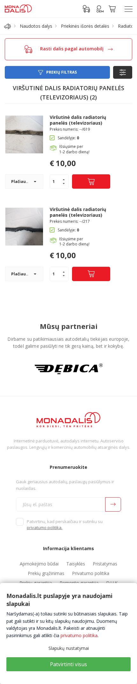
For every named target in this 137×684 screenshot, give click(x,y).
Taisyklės (75, 564)
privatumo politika (79, 635)
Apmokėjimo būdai (39, 564)
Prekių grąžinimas (46, 573)
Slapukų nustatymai (68, 648)
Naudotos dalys (36, 26)
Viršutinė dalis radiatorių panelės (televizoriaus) (78, 120)
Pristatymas (105, 564)
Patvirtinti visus (68, 664)
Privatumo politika (90, 573)
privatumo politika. (44, 527)
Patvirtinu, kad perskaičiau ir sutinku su (65, 525)
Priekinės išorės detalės (85, 26)
